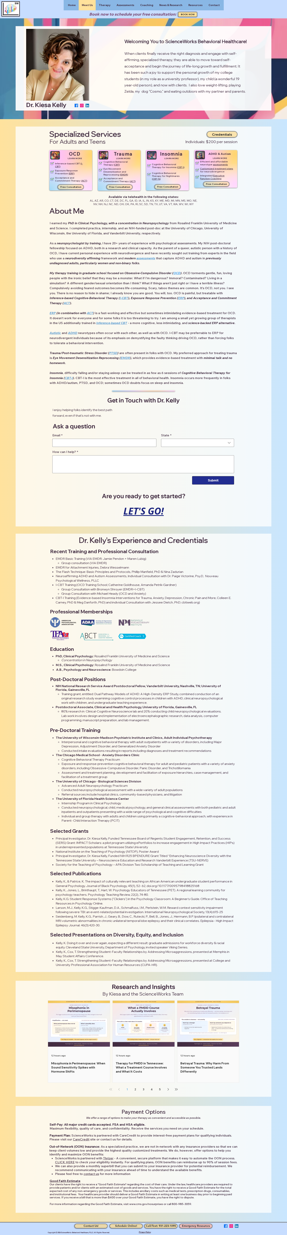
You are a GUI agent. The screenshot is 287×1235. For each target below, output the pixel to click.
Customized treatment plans (216, 168)
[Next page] (168, 1089)
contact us (91, 1174)
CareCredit (81, 1139)
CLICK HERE (65, 1162)
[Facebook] (76, 105)
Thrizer (108, 1158)
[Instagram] (82, 105)
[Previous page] (118, 1089)
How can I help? (65, 452)
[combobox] (197, 443)
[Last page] (176, 1089)
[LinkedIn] (87, 105)
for (202, 171)
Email (57, 435)
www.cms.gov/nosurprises (146, 1204)
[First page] (110, 1089)
